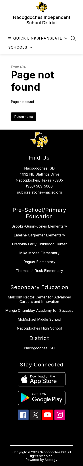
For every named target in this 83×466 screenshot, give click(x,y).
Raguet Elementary (39, 262)
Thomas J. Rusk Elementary (39, 270)
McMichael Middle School (39, 319)
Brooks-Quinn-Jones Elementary (39, 226)
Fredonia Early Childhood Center (39, 244)
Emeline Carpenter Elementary (39, 235)
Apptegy (51, 460)
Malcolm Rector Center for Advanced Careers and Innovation (39, 299)
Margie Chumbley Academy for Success (39, 310)
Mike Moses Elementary (39, 253)
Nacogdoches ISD (39, 348)
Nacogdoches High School (39, 328)
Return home (23, 116)
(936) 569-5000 (39, 186)
